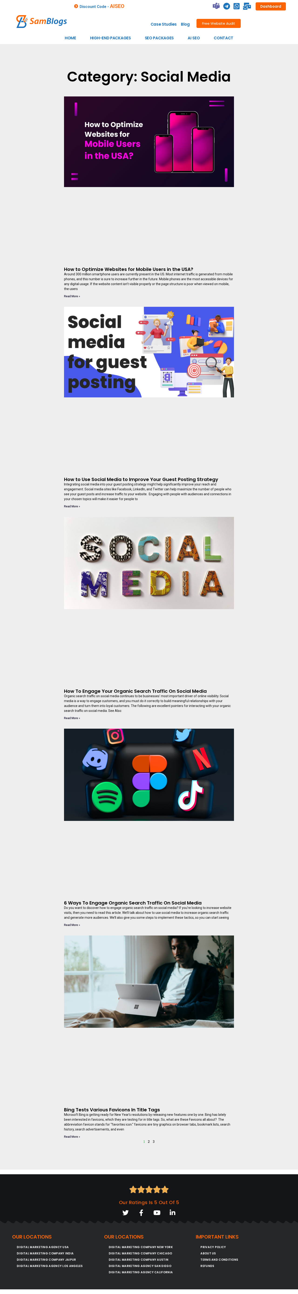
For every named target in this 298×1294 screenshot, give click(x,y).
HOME (70, 38)
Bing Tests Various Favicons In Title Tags (112, 1109)
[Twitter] (125, 1212)
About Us (208, 1253)
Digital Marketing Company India (45, 1253)
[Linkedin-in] (172, 1212)
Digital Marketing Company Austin (139, 1260)
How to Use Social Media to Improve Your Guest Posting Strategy (141, 479)
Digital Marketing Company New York (141, 1247)
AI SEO (194, 38)
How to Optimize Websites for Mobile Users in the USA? (129, 269)
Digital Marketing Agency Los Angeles (50, 1266)
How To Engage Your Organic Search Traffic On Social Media (135, 691)
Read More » (72, 296)
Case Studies (164, 24)
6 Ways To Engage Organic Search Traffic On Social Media (133, 903)
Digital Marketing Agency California (141, 1272)
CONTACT (223, 38)
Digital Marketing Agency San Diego (140, 1266)
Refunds (207, 1266)
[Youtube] (157, 1212)
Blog (185, 24)
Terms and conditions (219, 1260)
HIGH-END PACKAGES (110, 38)
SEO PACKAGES (159, 38)
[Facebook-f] (141, 1212)
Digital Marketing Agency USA (43, 1247)
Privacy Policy (213, 1247)
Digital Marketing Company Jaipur (46, 1260)
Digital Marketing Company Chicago (140, 1253)
